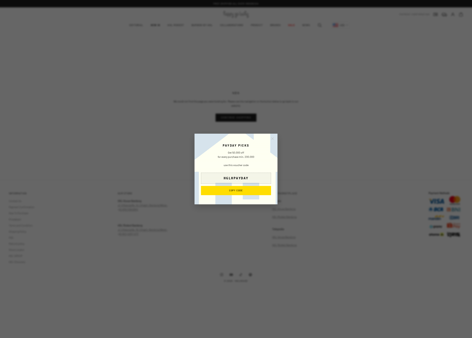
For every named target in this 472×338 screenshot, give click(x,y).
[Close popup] (272, 138)
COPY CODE (236, 190)
